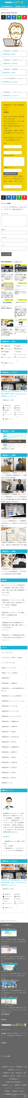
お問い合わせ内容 (8, 155)
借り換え (18, 351)
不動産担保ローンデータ (9, 706)
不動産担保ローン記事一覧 (18, 1091)
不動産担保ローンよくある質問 (11, 696)
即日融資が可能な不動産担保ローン (14, 1082)
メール (5, 149)
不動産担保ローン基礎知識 (10, 747)
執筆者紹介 (6, 836)
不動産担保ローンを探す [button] (8, 400)
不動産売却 (5, 678)
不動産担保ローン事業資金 (10, 721)
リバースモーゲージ (8, 662)
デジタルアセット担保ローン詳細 (11, 657)
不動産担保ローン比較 (7, 448)
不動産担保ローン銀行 (8, 777)
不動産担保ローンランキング (11, 95)
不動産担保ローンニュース (10, 711)
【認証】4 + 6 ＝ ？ (9, 167)
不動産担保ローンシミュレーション (12, 701)
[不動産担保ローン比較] (13, 441)
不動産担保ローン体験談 (9, 726)
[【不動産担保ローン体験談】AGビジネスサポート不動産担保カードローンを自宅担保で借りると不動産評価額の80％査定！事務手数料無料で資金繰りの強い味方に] (13, 486)
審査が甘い (19, 348)
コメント (4, 213)
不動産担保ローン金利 (9, 54)
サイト (3, 245)
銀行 (4, 354)
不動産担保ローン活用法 (9, 762)
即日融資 (6, 351)
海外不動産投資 (5, 1014)
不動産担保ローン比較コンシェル (13, 1094)
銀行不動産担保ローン (14, 1079)
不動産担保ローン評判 (9, 767)
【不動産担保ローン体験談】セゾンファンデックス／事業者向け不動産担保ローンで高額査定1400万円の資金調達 (14, 475)
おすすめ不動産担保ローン (7, 6)
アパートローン (7, 357)
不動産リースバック (8, 667)
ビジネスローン (7, 348)
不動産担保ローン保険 (8, 731)
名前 (5, 143)
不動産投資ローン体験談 (9, 683)
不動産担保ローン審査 (9, 72)
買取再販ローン (6, 782)
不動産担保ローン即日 (8, 742)
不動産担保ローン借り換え (10, 63)
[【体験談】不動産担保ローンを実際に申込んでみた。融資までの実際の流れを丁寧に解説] (13, 534)
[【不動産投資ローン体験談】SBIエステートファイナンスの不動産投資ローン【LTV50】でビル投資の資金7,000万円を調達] (13, 561)
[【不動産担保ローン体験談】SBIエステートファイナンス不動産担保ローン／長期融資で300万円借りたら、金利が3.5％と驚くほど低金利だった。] (13, 510)
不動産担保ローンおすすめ (10, 81)
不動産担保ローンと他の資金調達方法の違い (12, 689)
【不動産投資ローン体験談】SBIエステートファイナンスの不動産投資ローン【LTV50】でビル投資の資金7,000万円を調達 (13, 571)
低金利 (18, 346)
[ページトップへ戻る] (25, 1096)
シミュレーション (21, 354)
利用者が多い (7, 346)
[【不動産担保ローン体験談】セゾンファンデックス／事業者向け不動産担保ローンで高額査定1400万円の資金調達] (13, 465)
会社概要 (3, 1033)
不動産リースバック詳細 (9, 673)
